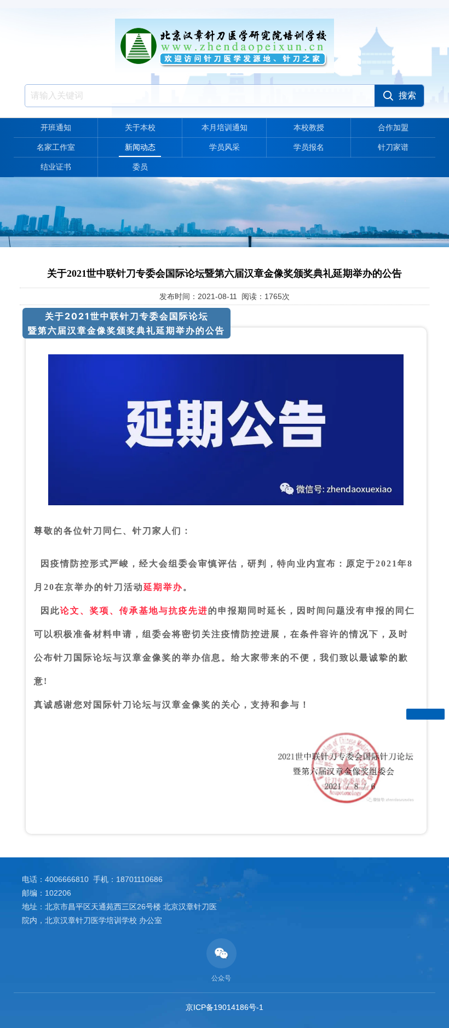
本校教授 (308, 127)
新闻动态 (140, 147)
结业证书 (56, 166)
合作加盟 (393, 127)
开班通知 (56, 127)
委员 (140, 166)
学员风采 (224, 147)
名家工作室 (56, 147)
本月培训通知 (224, 127)
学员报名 (308, 147)
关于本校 (140, 127)
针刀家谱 (393, 147)
